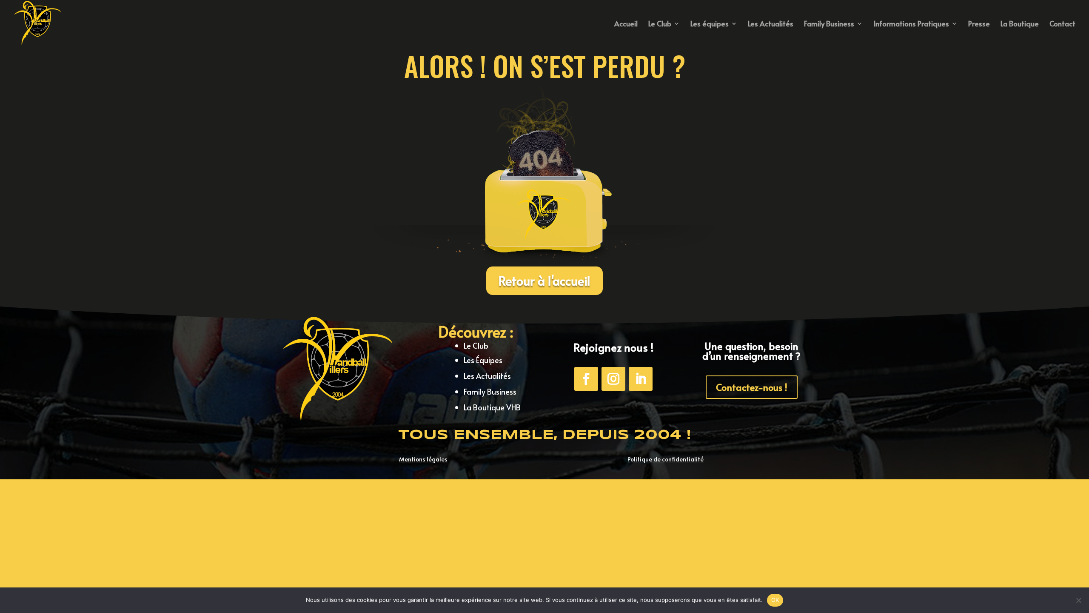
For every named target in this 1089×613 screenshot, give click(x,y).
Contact (1062, 24)
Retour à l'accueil (544, 280)
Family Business (829, 24)
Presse (979, 24)
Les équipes (709, 24)
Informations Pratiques (911, 24)
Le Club (659, 24)
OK (775, 599)
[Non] (1078, 600)
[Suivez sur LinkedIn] (641, 379)
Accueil (626, 24)
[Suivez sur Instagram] (613, 379)
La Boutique (1020, 24)
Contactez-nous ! (751, 387)
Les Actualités (770, 24)
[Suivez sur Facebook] (586, 379)
